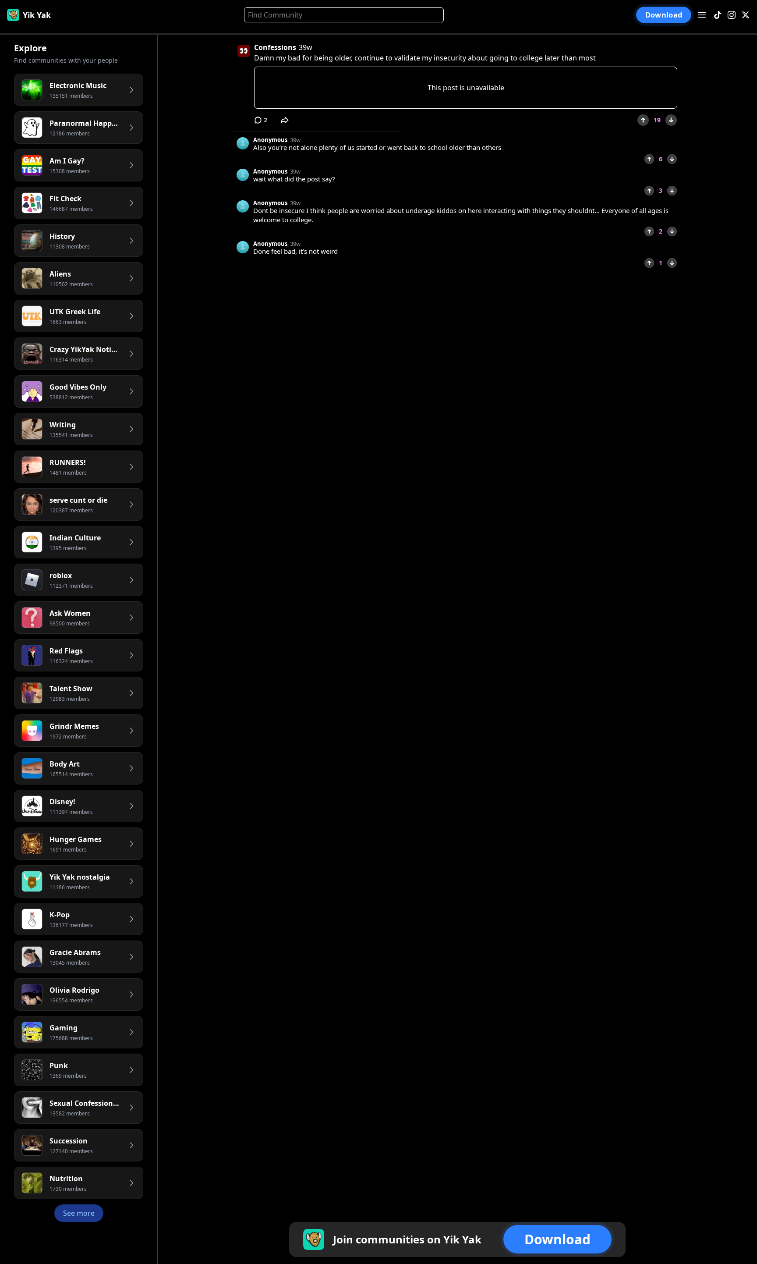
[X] (745, 15)
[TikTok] (717, 15)
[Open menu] (702, 15)
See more (79, 1213)
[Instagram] (731, 15)
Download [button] (663, 15)
